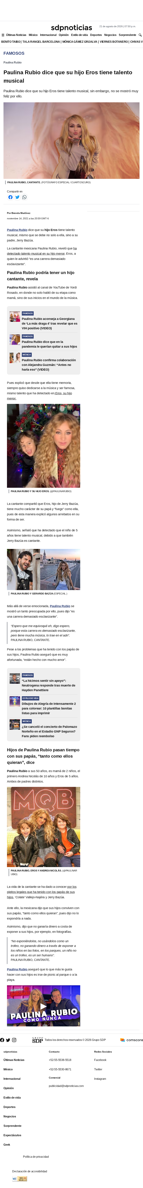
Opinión (64, 34)
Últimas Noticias (16, 34)
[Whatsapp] (24, 196)
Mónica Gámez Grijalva (79, 41)
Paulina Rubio (12, 62)
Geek (6, 1144)
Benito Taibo (10, 41)
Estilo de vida (79, 34)
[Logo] (71, 28)
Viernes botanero (114, 41)
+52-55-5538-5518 (60, 1059)
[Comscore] (131, 1039)
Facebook (100, 1059)
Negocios (110, 34)
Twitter (98, 1069)
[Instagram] (14, 1040)
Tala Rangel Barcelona (41, 41)
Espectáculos (12, 1135)
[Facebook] (10, 196)
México (33, 34)
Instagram (100, 1078)
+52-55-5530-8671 (60, 1069)
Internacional (48, 34)
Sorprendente (127, 34)
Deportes (96, 34)
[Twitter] (17, 196)
